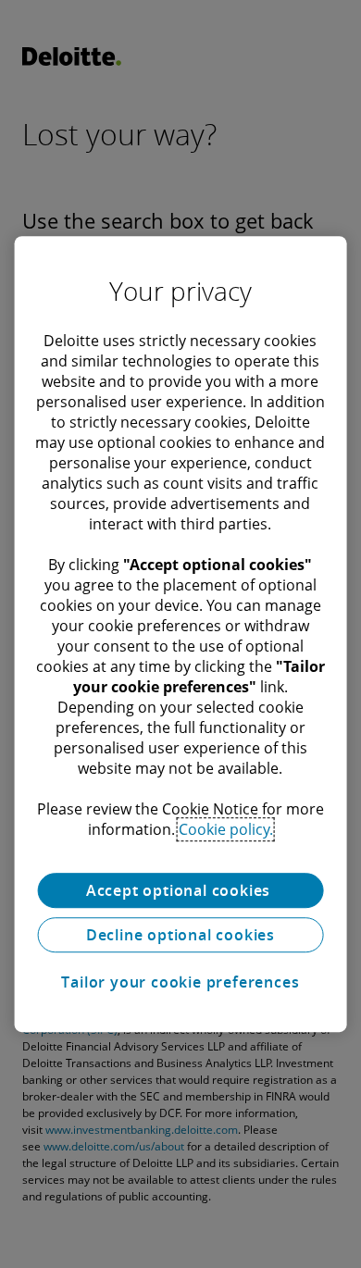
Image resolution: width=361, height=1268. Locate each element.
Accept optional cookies (180, 890)
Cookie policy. (226, 829)
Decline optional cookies (180, 935)
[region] (181, 634)
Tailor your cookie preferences (180, 982)
